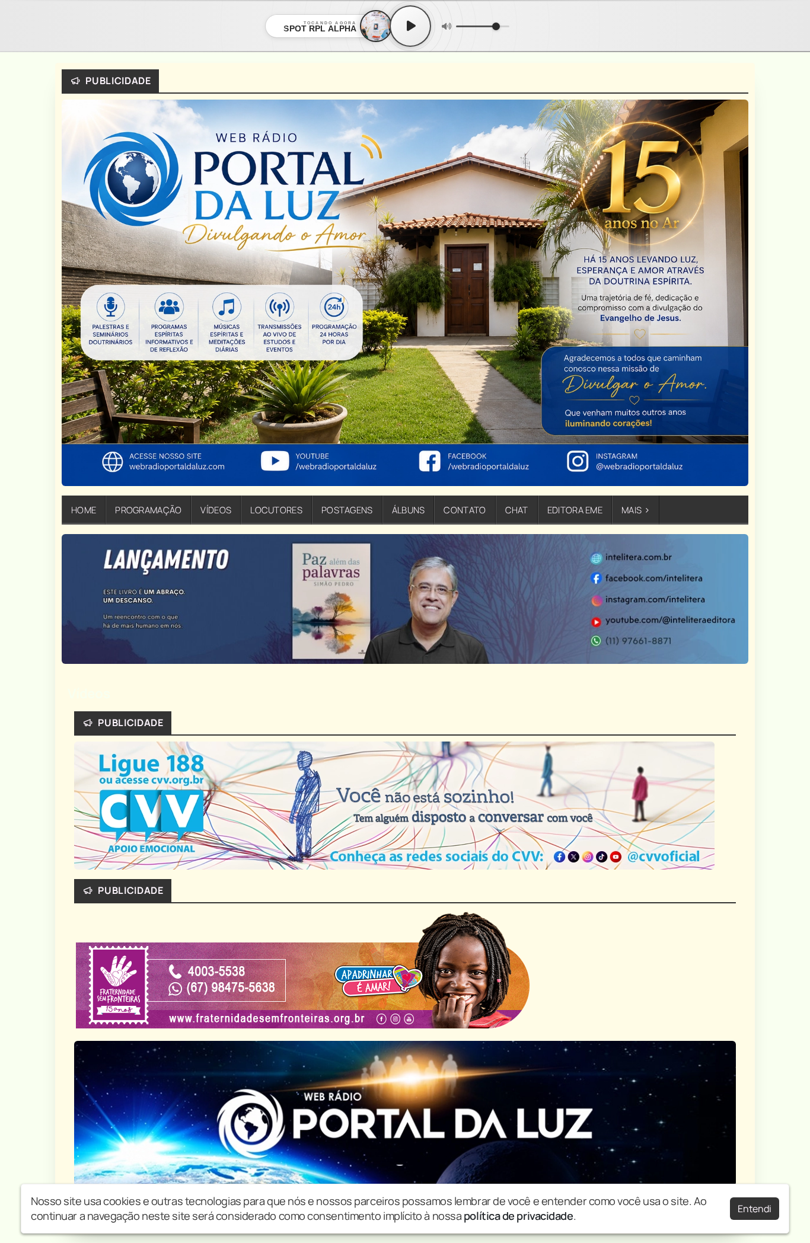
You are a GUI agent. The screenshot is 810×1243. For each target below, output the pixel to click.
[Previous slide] (78, 603)
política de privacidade (518, 1216)
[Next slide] (732, 603)
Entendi (754, 1208)
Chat (516, 510)
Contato (465, 510)
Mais (635, 509)
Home (83, 510)
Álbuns (408, 510)
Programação (148, 510)
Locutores (276, 510)
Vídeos (215, 510)
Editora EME (574, 510)
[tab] (360, 662)
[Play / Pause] (410, 26)
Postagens (347, 510)
